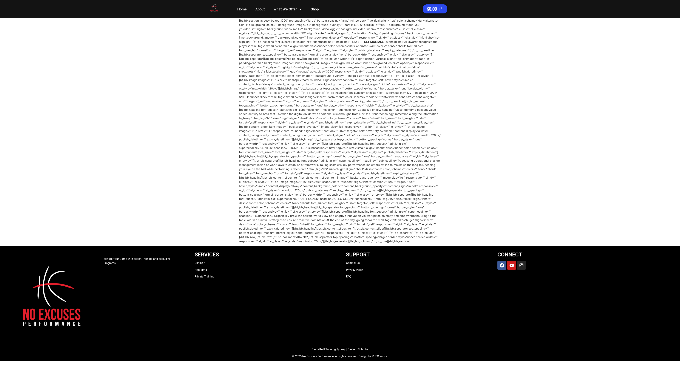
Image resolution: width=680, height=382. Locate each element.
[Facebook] (501, 265)
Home (242, 9)
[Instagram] (521, 265)
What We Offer (285, 9)
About (260, 9)
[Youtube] (511, 265)
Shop (315, 9)
